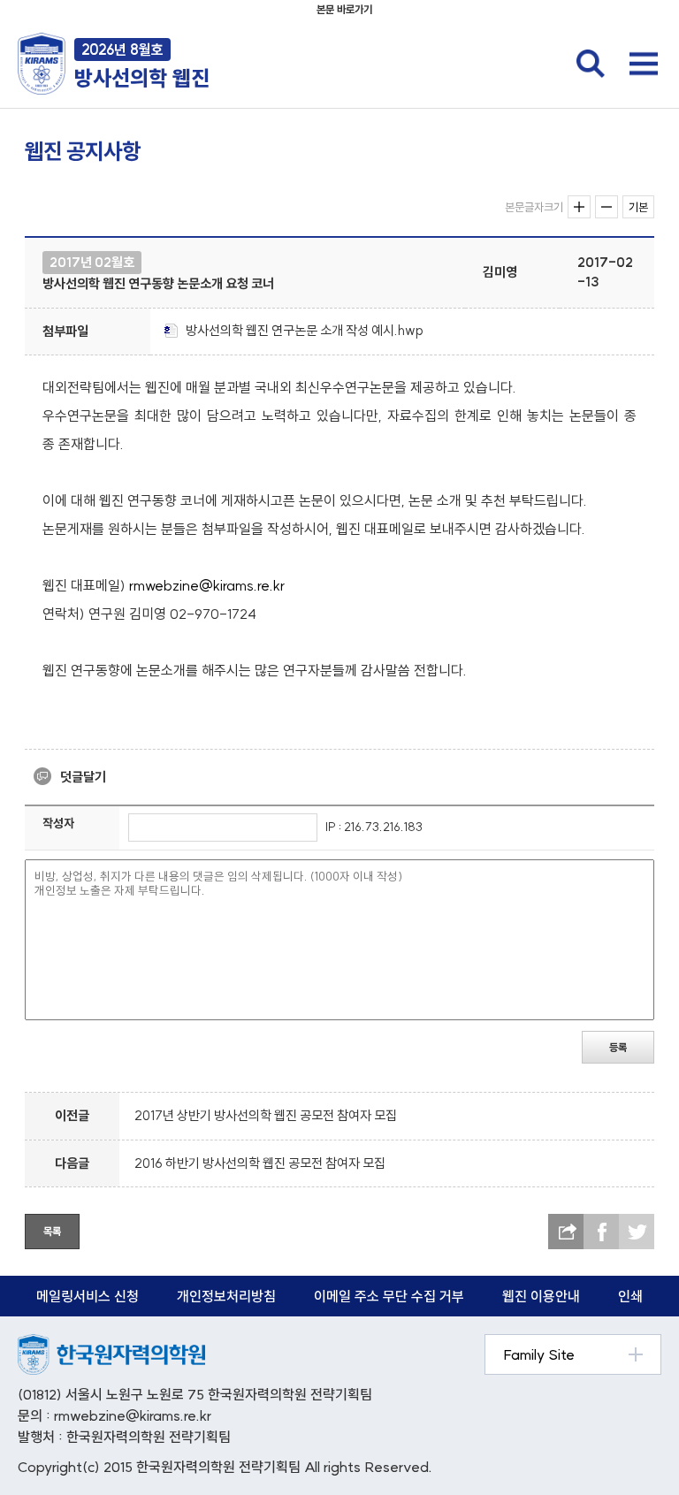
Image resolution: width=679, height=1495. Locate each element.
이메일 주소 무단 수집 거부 (389, 1296)
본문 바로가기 (344, 9)
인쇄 (630, 1296)
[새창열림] (111, 1343)
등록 (618, 1047)
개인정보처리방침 (226, 1296)
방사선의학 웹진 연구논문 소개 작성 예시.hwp (304, 330)
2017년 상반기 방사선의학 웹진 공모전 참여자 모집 (265, 1115)
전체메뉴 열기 (643, 63)
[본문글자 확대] (579, 206)
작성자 (58, 823)
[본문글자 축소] (606, 206)
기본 (638, 207)
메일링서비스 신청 (87, 1296)
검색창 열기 (590, 63)
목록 (52, 1231)
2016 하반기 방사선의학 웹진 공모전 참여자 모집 (259, 1163)
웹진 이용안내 (541, 1296)
